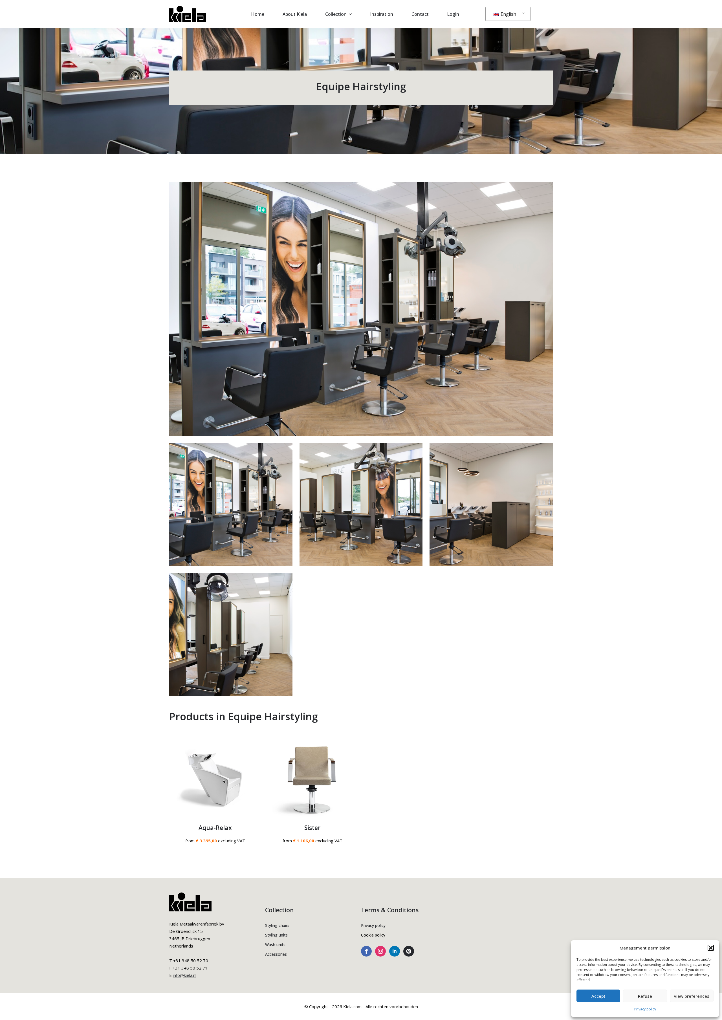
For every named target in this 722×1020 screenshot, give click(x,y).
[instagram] (380, 951)
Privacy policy (645, 1009)
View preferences (691, 996)
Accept (598, 996)
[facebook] (366, 951)
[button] (711, 948)
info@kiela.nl (184, 975)
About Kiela (295, 14)
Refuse (645, 996)
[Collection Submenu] (352, 14)
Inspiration (381, 14)
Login (453, 14)
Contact (420, 14)
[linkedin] (394, 951)
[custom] (408, 951)
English (507, 14)
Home (257, 14)
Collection (336, 14)
